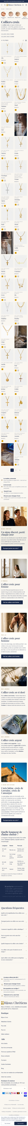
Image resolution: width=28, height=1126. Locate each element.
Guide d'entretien (6, 1064)
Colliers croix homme (7, 36)
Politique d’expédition (6, 1111)
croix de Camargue (14, 806)
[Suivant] (20, 470)
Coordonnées (20, 1104)
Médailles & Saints (6, 1021)
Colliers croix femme (7, 34)
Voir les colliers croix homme (12, 656)
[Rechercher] (5, 5)
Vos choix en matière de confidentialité (12, 1072)
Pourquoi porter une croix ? (12, 548)
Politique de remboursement (18, 1108)
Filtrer (5, 40)
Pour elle (3, 1026)
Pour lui (3, 1030)
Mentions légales (7, 1108)
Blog (2, 1068)
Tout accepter (20, 1123)
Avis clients (4, 1043)
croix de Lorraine (14, 802)
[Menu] (1, 5)
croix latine (6, 796)
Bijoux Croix (4, 1017)
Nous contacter (5, 1056)
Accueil (2, 9)
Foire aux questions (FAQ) (8, 1051)
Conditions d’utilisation (14, 1115)
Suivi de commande (6, 1047)
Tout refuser (7, 1123)
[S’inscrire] (24, 1088)
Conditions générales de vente (19, 1111)
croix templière (5, 811)
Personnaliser (19, 1120)
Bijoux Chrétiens (15, 1100)
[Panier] (26, 5)
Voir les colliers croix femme (12, 602)
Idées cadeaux (5, 1034)
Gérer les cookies (6, 1076)
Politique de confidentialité (10, 1104)
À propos (3, 1060)
